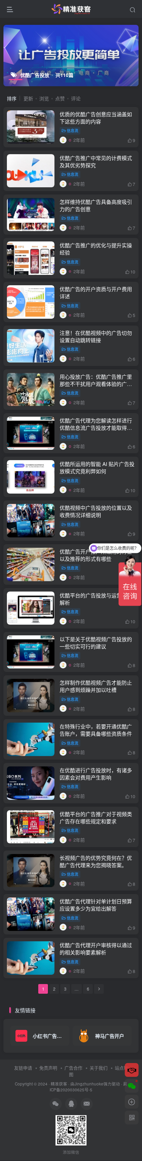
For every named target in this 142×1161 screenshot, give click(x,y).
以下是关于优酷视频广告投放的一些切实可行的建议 (96, 642)
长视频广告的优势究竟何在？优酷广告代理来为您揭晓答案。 (96, 861)
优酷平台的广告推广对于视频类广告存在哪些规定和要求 (96, 817)
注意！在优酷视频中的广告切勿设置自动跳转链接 (96, 336)
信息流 (72, 130)
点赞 (60, 98)
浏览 (44, 98)
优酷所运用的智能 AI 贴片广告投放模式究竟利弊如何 (97, 467)
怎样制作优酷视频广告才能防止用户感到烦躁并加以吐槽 (96, 686)
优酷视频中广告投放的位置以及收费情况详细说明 (96, 511)
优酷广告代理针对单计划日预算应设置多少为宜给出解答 (96, 904)
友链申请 (23, 1067)
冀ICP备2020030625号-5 (88, 1086)
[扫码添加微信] (132, 1086)
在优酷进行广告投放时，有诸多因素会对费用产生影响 (96, 773)
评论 (76, 98)
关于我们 (99, 1067)
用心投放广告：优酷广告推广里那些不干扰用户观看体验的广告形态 (96, 384)
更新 (28, 98)
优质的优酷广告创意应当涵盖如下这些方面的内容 (96, 117)
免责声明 (48, 1067)
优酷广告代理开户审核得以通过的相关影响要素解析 (96, 948)
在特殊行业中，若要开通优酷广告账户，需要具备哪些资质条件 (96, 730)
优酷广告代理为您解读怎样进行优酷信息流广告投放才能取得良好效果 (96, 427)
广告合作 (73, 1067)
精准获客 (59, 1083)
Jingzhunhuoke (88, 1083)
